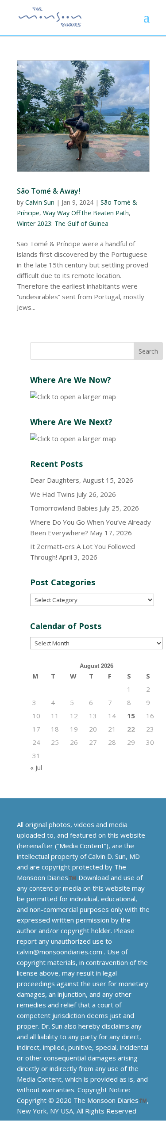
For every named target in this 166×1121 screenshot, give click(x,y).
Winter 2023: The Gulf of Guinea (62, 223)
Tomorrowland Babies (64, 507)
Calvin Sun (39, 202)
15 (131, 715)
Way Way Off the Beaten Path (86, 213)
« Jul (36, 767)
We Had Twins (52, 494)
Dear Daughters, (55, 480)
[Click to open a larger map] (73, 396)
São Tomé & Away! (48, 191)
